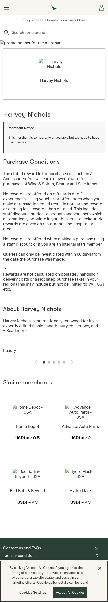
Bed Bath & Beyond (27, 490)
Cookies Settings (32, 592)
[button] (6, 7)
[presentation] (36, 362)
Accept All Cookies (70, 592)
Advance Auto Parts (80, 426)
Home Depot (27, 426)
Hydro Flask (80, 490)
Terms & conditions (19, 555)
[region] (54, 581)
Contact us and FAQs (22, 548)
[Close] (99, 568)
